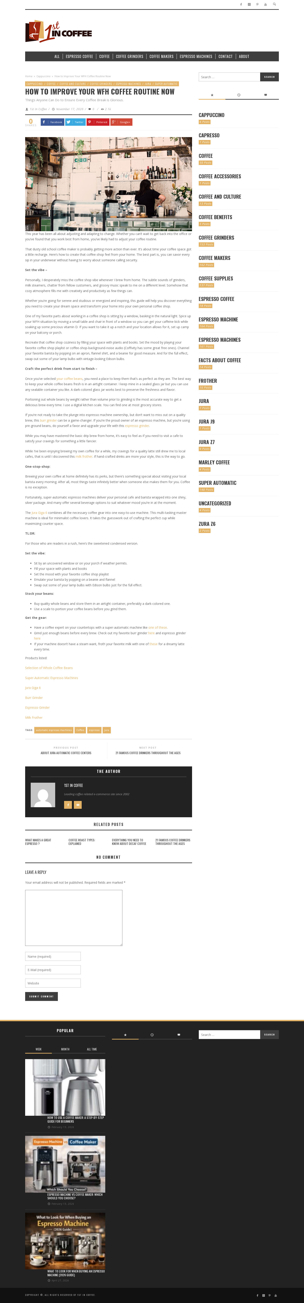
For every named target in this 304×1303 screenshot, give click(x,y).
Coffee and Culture (73, 84)
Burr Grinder (34, 698)
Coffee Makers (214, 257)
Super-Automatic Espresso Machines (51, 678)
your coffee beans (70, 379)
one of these (157, 627)
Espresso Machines (128, 84)
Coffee (51, 84)
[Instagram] (249, 4)
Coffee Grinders (101, 84)
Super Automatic (166, 84)
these (154, 644)
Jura (148, 84)
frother (208, 380)
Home (28, 76)
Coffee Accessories (220, 176)
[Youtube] (265, 4)
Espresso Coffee (216, 298)
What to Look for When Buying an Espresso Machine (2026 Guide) (76, 1273)
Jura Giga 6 (39, 512)
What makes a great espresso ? (38, 842)
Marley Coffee (214, 462)
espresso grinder (137, 426)
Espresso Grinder (37, 707)
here (151, 633)
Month (65, 1049)
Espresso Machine (218, 319)
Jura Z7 (207, 442)
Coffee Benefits (215, 217)
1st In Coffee (38, 109)
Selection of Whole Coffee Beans (49, 668)
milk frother (84, 456)
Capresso (209, 135)
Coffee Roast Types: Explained (82, 842)
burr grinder (48, 420)
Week (38, 1049)
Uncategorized (215, 503)
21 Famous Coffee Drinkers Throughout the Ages (172, 842)
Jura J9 (207, 421)
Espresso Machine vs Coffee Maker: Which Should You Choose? (75, 1196)
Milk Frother (34, 717)
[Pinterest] (257, 4)
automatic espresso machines (54, 730)
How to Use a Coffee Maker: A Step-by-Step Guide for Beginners (75, 1119)
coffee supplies (216, 278)
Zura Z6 (207, 523)
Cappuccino (43, 76)
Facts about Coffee (220, 360)
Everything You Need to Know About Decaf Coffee (129, 842)
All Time (92, 1049)
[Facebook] (241, 4)
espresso (94, 730)
